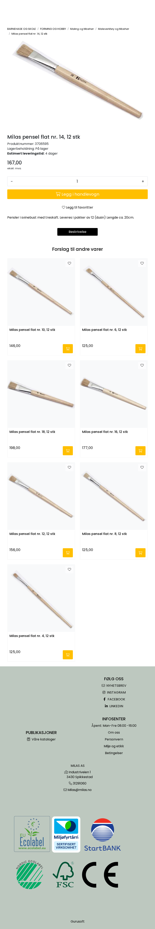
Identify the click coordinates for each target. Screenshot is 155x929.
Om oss (114, 732)
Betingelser (114, 753)
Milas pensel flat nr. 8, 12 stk (104, 534)
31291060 (79, 783)
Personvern (114, 739)
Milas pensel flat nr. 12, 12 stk (32, 534)
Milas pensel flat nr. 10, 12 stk (32, 330)
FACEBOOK (116, 699)
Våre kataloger (43, 739)
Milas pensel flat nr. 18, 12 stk (32, 432)
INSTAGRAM (116, 692)
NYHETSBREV (116, 685)
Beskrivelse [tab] (77, 231)
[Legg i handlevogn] (68, 348)
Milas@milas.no (80, 790)
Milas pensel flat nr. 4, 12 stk (31, 636)
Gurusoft (78, 921)
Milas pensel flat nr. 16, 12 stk (105, 432)
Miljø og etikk (114, 746)
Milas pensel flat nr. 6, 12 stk (104, 330)
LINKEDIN (116, 706)
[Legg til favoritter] (69, 263)
